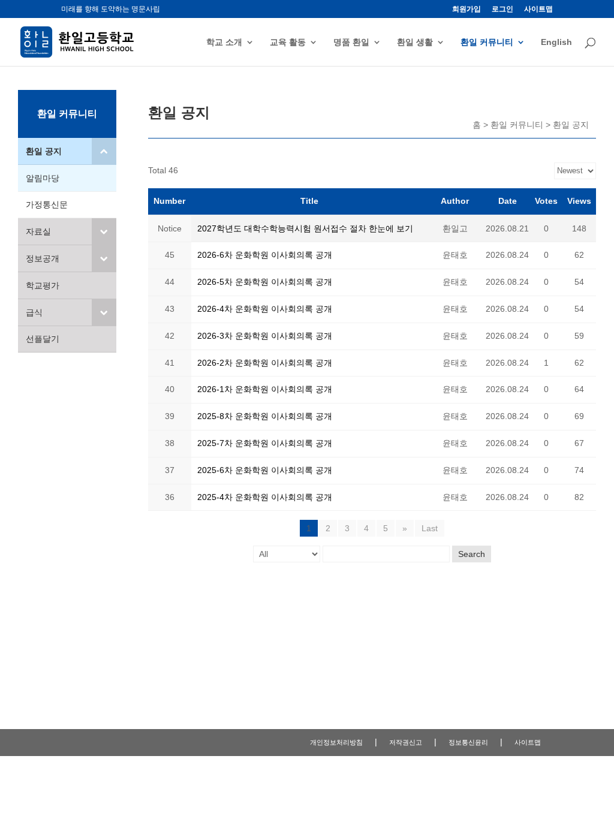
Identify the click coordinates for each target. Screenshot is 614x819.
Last (430, 528)
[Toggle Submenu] (104, 151)
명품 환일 (351, 42)
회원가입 (466, 9)
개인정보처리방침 (336, 742)
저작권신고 (405, 742)
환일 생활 (415, 42)
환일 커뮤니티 (486, 42)
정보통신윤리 (468, 742)
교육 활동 (288, 42)
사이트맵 (538, 9)
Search (471, 554)
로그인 (502, 9)
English (556, 42)
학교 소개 (224, 42)
